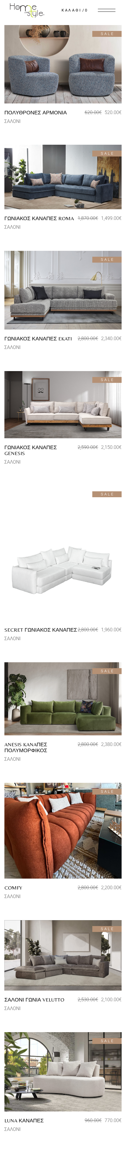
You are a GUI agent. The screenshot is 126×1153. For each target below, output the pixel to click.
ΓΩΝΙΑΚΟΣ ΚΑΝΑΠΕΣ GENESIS (30, 450)
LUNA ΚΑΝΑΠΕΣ (24, 1120)
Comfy (13, 887)
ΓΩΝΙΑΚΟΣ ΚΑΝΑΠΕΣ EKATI (38, 338)
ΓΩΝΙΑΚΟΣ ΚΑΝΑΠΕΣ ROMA (39, 218)
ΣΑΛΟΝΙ (12, 121)
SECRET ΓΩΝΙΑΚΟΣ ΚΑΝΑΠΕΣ (40, 630)
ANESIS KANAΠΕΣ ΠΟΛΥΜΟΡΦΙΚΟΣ (25, 747)
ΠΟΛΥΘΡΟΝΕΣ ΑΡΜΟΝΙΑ (35, 112)
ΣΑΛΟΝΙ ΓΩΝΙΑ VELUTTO (34, 999)
